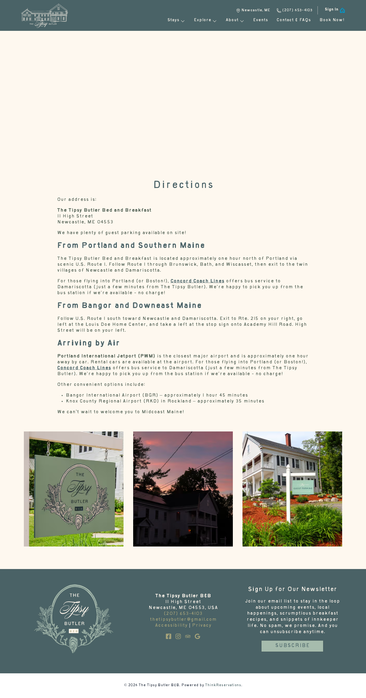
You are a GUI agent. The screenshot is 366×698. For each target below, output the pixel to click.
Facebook (168, 636)
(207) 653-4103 (297, 10)
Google (197, 636)
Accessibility (171, 625)
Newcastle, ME (255, 10)
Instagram (178, 636)
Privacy (201, 625)
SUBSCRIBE (292, 646)
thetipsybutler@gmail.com (183, 620)
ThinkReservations (223, 685)
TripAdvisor (188, 636)
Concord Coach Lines (197, 281)
